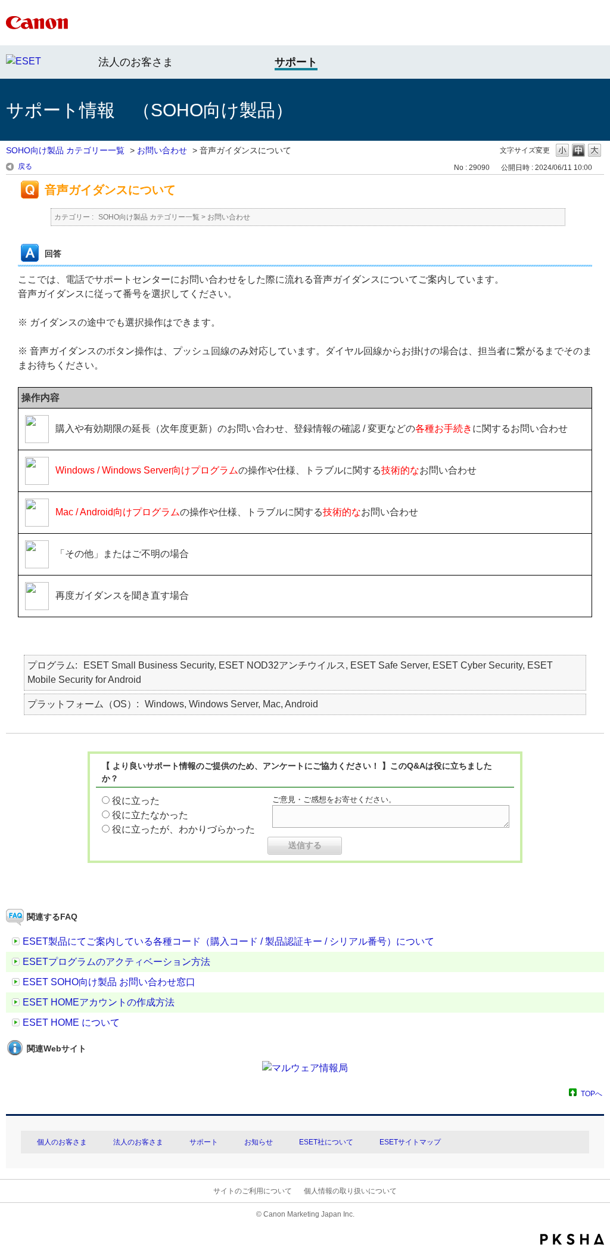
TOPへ (591, 1093)
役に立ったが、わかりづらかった (183, 829)
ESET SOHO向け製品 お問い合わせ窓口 (109, 982)
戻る (25, 166)
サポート (203, 1142)
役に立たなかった (150, 815)
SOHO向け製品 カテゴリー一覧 (65, 150)
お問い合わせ (162, 150)
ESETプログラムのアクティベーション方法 (116, 962)
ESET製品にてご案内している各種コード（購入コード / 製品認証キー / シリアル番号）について (228, 941)
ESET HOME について (71, 1022)
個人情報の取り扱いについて (350, 1191)
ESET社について (326, 1142)
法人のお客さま (135, 62)
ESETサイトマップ (410, 1142)
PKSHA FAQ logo (572, 1239)
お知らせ (258, 1142)
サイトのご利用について (252, 1191)
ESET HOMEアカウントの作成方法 (99, 1002)
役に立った (136, 801)
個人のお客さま (62, 1142)
